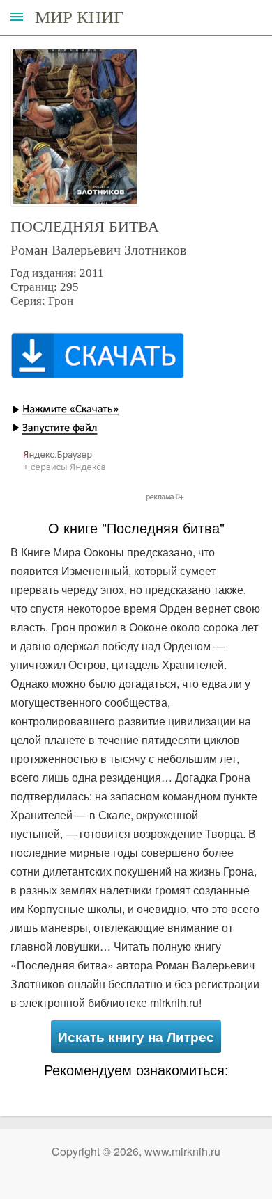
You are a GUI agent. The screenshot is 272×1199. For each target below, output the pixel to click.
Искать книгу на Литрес (136, 1036)
